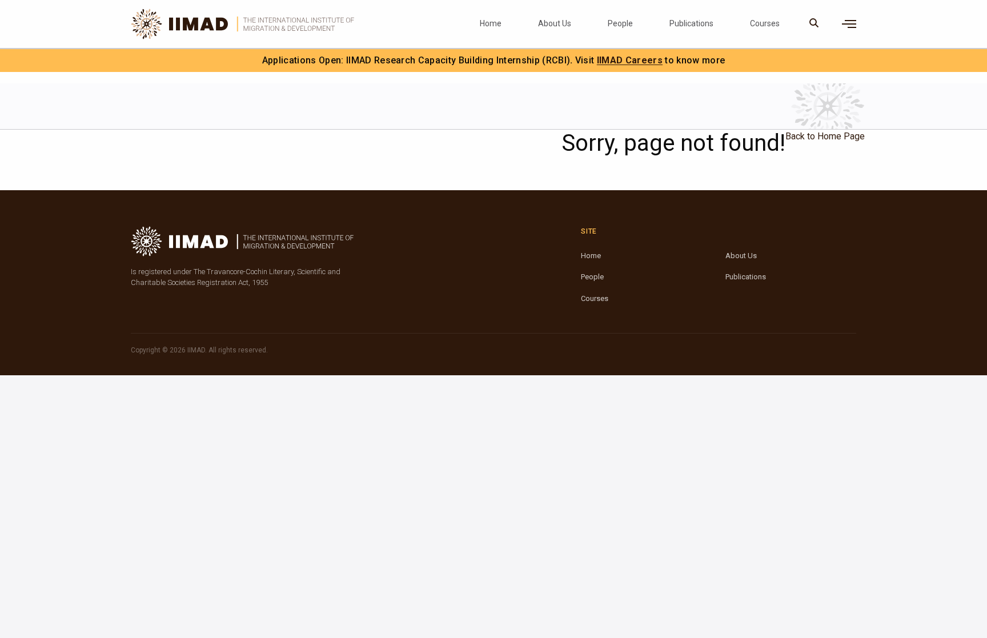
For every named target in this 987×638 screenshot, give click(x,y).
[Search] (814, 24)
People (620, 23)
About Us (554, 23)
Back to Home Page (825, 136)
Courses (765, 23)
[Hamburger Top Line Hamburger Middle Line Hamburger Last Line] (849, 24)
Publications (691, 23)
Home (490, 23)
